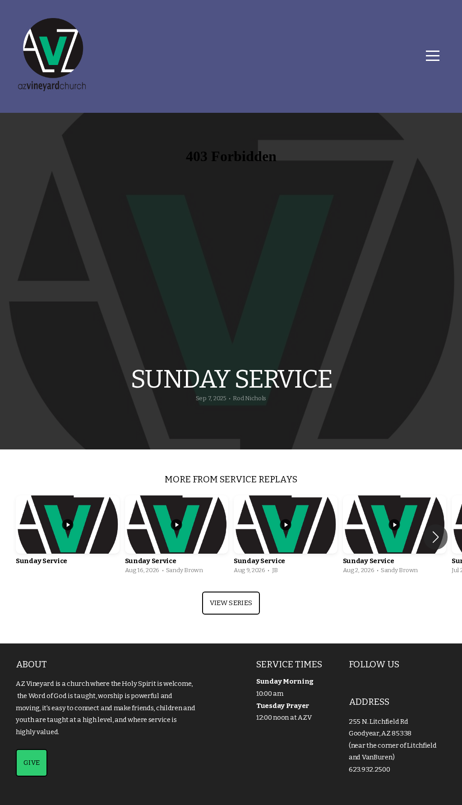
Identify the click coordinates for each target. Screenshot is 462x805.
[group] (68, 536)
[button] (436, 537)
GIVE (31, 763)
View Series (231, 603)
